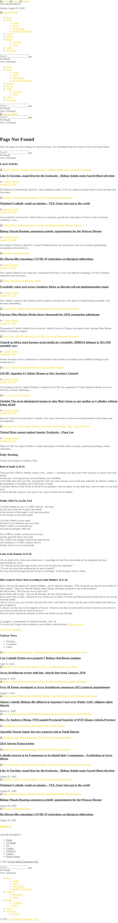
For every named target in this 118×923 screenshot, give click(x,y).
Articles (10, 34)
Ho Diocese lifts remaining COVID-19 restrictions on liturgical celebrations (46, 259)
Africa (15, 25)
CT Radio (17, 42)
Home (9, 17)
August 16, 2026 (8, 323)
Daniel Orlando (10, 265)
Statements (11, 50)
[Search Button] (30, 56)
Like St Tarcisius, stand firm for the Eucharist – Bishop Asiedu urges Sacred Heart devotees (57, 175)
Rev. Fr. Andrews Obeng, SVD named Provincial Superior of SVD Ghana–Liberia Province (57, 719)
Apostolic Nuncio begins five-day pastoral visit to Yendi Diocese (39, 731)
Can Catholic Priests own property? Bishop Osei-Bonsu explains (40, 658)
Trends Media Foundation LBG (23, 861)
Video (15, 45)
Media (9, 39)
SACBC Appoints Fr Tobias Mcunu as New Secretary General (39, 373)
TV (8, 845)
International (18, 28)
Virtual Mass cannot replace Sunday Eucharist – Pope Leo (37, 432)
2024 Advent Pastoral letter (17, 743)
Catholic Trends (10, 181)
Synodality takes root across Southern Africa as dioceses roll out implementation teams (54, 286)
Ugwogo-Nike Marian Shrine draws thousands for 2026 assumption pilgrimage (50, 314)
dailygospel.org (75, 624)
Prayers (9, 36)
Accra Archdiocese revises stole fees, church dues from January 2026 (43, 672)
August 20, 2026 (8, 240)
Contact (10, 848)
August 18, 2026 (8, 267)
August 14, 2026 (8, 354)
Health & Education (22, 31)
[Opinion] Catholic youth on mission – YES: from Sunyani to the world (45, 203)
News (9, 20)
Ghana (15, 23)
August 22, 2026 (8, 184)
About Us (11, 851)
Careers (10, 853)
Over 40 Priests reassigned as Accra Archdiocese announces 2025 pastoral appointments (55, 687)
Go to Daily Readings (10, 629)
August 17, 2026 (8, 295)
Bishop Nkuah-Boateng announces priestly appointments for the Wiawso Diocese (51, 231)
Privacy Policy (13, 856)
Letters (9, 48)
